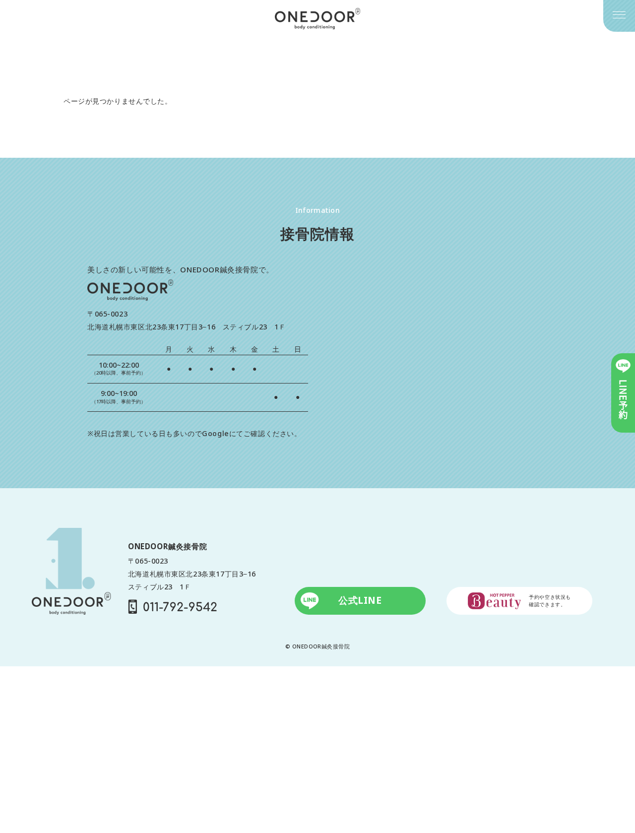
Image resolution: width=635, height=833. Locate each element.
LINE (623, 400)
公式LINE (359, 600)
